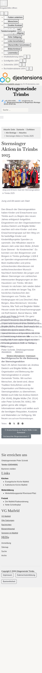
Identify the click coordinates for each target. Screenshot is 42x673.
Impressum (30, 356)
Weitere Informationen (16, 356)
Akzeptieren (6, 352)
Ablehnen (19, 352)
